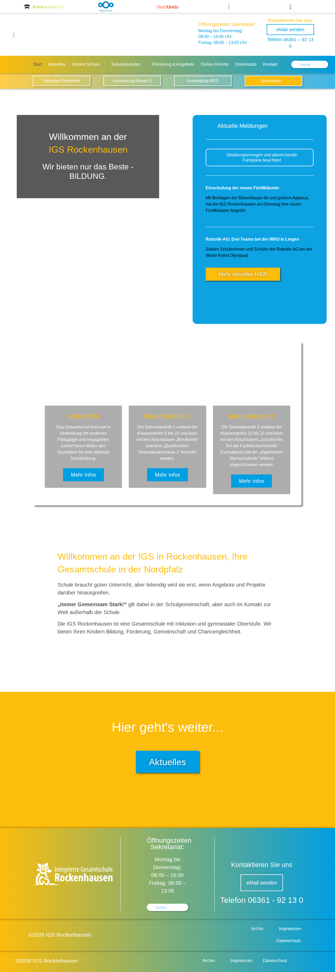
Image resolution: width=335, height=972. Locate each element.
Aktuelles (56, 64)
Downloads (245, 64)
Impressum (290, 928)
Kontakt (270, 64)
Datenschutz (288, 940)
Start (37, 64)
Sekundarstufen (126, 64)
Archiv (257, 928)
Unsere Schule (86, 64)
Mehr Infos (83, 475)
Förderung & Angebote (173, 64)
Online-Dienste (215, 64)
